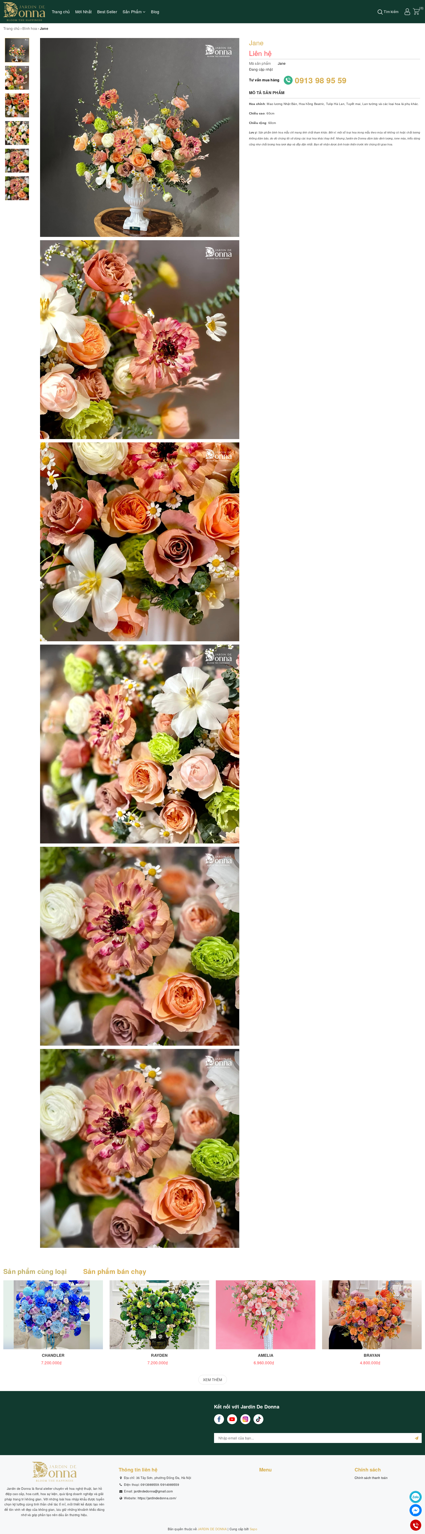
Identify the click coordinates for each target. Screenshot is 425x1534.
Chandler (53, 1355)
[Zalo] (416, 1497)
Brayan (372, 1355)
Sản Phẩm (133, 11)
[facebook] (219, 1419)
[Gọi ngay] (415, 1525)
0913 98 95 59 (320, 80)
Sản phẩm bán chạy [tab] (115, 1271)
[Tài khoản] (407, 11)
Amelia (265, 1355)
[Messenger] (416, 1510)
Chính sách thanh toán (371, 1477)
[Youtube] (232, 1419)
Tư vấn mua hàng (264, 79)
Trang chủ (61, 11)
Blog (155, 11)
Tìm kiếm (390, 11)
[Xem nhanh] (53, 1314)
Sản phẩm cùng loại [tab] (35, 1271)
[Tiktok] (258, 1419)
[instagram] (245, 1419)
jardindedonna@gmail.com (153, 1491)
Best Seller (107, 11)
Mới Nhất (83, 11)
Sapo (253, 1529)
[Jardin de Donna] (24, 11)
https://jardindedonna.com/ (157, 1498)
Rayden (159, 1355)
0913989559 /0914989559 (160, 1484)
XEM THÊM (212, 1379)
